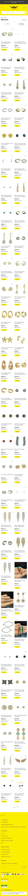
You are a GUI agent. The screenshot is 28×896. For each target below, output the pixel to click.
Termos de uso (4, 836)
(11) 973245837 (4, 820)
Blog (2, 842)
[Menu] (1, 7)
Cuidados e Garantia (5, 849)
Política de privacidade (6, 838)
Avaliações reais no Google (7, 840)
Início (2, 17)
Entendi (17, 893)
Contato (3, 833)
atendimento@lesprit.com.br (7, 824)
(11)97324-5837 (4, 822)
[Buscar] (25, 12)
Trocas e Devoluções (5, 852)
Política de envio (4, 854)
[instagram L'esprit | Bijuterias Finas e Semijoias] (1, 815)
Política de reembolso (6, 856)
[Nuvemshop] (6, 890)
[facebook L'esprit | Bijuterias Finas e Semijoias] (4, 815)
